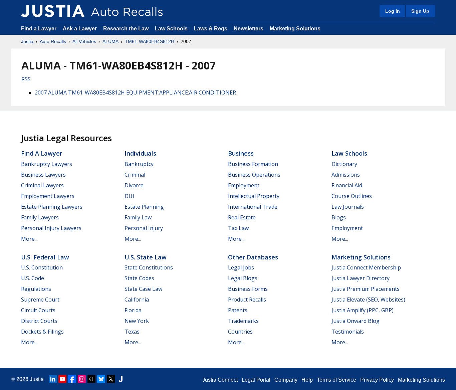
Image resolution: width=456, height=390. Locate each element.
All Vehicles (84, 41)
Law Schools (171, 28)
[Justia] (52, 11)
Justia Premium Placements (365, 288)
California (137, 299)
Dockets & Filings (42, 331)
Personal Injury (144, 228)
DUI (129, 196)
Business (241, 153)
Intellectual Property (253, 196)
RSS (26, 79)
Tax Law (238, 228)
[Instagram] (82, 379)
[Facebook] (72, 379)
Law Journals (347, 206)
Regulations (36, 288)
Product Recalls (247, 299)
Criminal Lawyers (42, 185)
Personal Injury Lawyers (51, 228)
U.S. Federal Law (45, 257)
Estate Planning (144, 206)
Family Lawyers (40, 217)
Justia (27, 41)
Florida (133, 310)
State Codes (139, 278)
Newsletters (248, 28)
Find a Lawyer (38, 28)
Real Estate (242, 217)
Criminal (135, 174)
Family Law (138, 217)
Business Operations (254, 174)
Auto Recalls (53, 41)
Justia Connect (220, 380)
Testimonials (347, 331)
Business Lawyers (43, 174)
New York (137, 321)
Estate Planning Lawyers (51, 206)
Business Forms (248, 288)
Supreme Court (40, 299)
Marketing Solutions (295, 28)
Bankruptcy (139, 164)
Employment (243, 185)
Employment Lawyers (47, 196)
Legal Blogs (242, 278)
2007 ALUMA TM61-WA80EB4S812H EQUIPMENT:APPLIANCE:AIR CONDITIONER (135, 92)
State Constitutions (149, 267)
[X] (111, 379)
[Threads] (91, 379)
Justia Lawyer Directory (360, 278)
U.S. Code (32, 278)
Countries (240, 331)
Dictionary (344, 164)
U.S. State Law (146, 257)
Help (307, 380)
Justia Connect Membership (366, 267)
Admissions (345, 174)
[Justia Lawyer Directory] (121, 379)
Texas (132, 331)
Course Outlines (351, 196)
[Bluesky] (101, 379)
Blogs (338, 217)
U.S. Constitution (42, 267)
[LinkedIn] (53, 379)
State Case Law (143, 288)
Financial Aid (346, 185)
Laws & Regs (210, 28)
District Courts (39, 321)
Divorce (134, 185)
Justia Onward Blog (355, 321)
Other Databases (253, 257)
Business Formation (253, 164)
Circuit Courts (38, 310)
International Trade (252, 206)
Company (285, 380)
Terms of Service (336, 380)
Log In (392, 11)
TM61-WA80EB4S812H (149, 41)
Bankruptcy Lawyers (46, 164)
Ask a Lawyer (80, 28)
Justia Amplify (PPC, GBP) (362, 310)
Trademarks (243, 321)
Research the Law (126, 28)
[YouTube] (62, 379)
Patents (237, 310)
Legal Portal (256, 380)
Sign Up (420, 11)
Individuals (140, 153)
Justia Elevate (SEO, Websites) (368, 299)
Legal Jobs (241, 267)
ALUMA (110, 41)
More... (29, 238)
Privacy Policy (377, 380)
